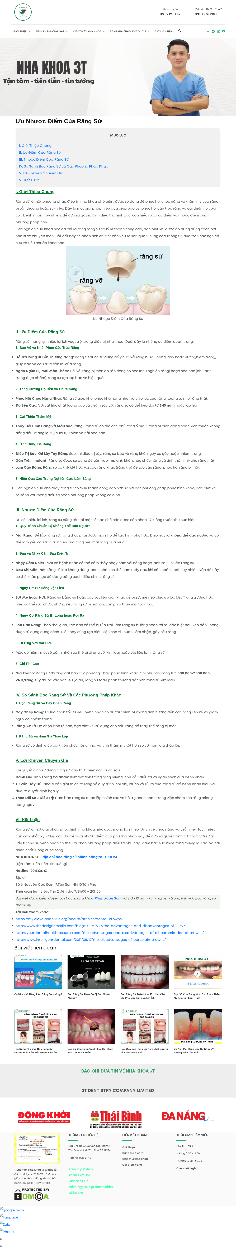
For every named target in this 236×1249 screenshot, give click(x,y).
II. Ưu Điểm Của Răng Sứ (40, 152)
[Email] (218, 31)
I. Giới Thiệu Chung (35, 145)
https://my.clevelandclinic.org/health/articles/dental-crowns (69, 919)
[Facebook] (208, 31)
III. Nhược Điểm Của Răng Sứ (44, 159)
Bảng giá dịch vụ (133, 1153)
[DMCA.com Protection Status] (31, 1194)
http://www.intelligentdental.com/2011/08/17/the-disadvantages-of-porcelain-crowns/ (91, 939)
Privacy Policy (80, 1169)
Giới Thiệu (20, 31)
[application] (28, 31)
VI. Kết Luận (29, 180)
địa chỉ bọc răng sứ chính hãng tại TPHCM (80, 856)
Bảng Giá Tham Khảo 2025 (128, 31)
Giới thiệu (128, 1147)
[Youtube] (223, 31)
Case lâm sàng (132, 1165)
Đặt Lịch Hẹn (163, 31)
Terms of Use (79, 1175)
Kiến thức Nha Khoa (87, 31)
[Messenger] (213, 31)
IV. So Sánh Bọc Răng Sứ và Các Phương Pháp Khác (63, 166)
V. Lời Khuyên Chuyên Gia (41, 173)
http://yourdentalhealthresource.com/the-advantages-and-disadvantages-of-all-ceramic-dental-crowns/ (110, 932)
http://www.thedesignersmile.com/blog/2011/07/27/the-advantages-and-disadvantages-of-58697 (100, 925)
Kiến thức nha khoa (135, 1159)
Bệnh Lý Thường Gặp (50, 31)
